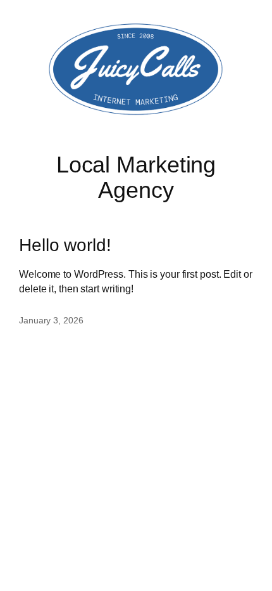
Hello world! (65, 245)
